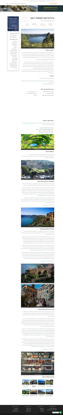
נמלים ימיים (42, 409)
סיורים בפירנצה (28, 409)
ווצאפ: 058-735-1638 (53, 408)
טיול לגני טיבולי (49, 386)
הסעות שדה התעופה (33, 386)
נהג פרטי (42, 411)
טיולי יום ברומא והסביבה (50, 7)
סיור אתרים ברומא (33, 395)
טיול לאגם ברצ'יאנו (49, 395)
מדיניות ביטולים (15, 411)
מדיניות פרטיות (15, 409)
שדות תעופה (42, 408)
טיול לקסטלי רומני (41, 386)
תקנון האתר (16, 408)
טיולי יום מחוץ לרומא (14, 39)
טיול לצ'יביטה (25, 386)
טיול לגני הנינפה (26, 395)
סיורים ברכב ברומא (14, 33)
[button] (25, 21)
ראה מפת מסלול (30, 123)
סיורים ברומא (29, 408)
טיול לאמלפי (41, 395)
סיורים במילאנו (28, 411)
